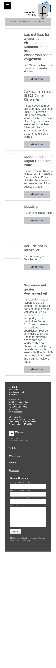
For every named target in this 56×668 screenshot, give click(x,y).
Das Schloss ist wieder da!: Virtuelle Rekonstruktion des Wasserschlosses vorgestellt (38, 47)
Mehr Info (37, 79)
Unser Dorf (25, 22)
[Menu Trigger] (7, 5)
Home (13, 22)
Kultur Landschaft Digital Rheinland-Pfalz (38, 161)
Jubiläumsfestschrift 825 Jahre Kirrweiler (39, 95)
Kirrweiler (18, 412)
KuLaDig (31, 206)
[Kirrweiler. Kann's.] (37, 9)
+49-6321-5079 (19, 404)
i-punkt (16, 409)
